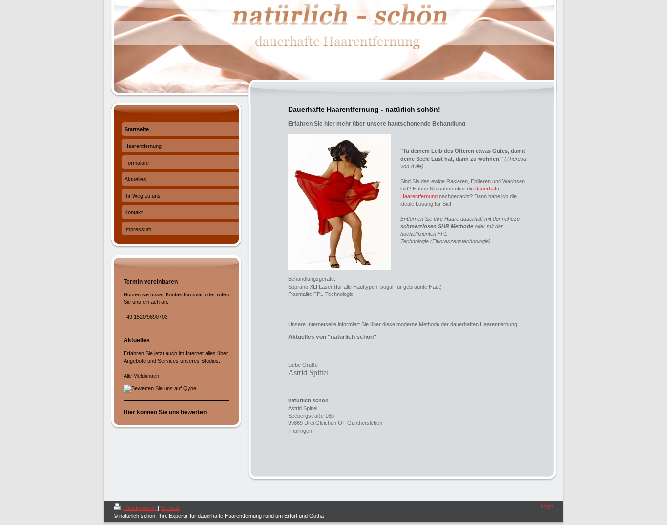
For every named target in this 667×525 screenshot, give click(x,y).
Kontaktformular (184, 294)
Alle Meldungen (141, 375)
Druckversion (140, 508)
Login (547, 506)
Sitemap (170, 508)
